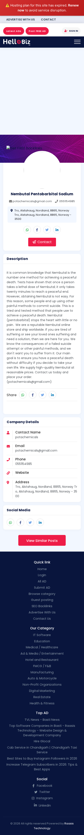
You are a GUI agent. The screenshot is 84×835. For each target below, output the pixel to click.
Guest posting (42, 600)
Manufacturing (42, 672)
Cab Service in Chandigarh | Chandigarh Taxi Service (42, 749)
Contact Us (42, 618)
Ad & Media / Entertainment (42, 653)
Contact (48, 19)
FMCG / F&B (42, 666)
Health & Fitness (42, 703)
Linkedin (44, 805)
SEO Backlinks (42, 606)
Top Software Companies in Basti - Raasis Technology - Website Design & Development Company (42, 730)
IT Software (42, 635)
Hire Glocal (42, 741)
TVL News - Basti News (42, 720)
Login (42, 575)
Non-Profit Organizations (42, 684)
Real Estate (42, 697)
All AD (42, 581)
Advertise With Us (20, 19)
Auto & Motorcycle (42, 678)
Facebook (44, 785)
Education (42, 641)
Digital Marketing (42, 691)
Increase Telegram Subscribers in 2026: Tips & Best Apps (42, 766)
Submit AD (42, 587)
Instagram (44, 798)
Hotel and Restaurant (42, 660)
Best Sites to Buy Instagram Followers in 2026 (42, 758)
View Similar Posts (42, 540)
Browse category (42, 594)
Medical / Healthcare (42, 647)
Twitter (44, 792)
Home (42, 569)
